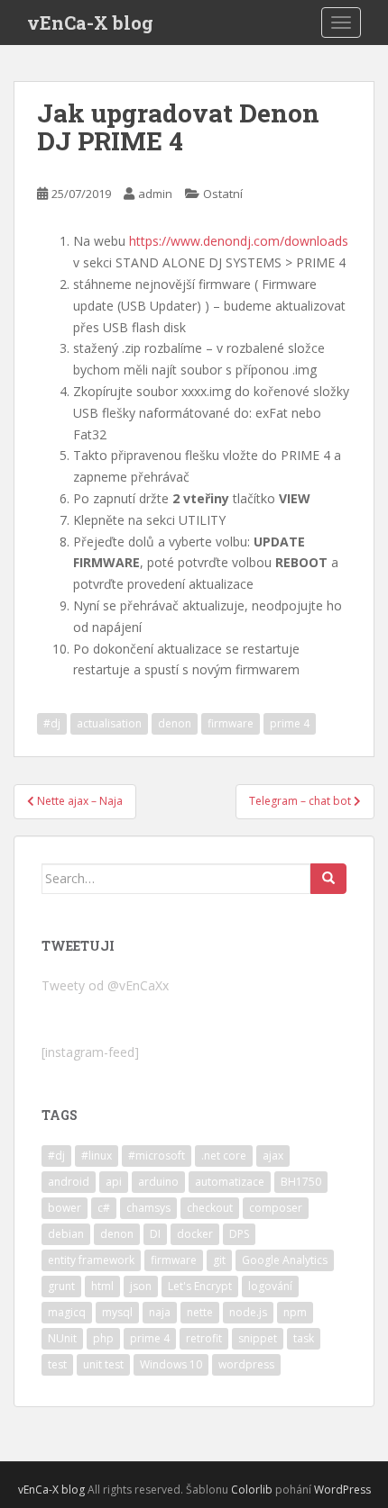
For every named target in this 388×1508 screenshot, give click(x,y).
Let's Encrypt (200, 1286)
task (303, 1338)
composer (275, 1207)
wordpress (246, 1364)
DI (155, 1234)
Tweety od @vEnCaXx (105, 985)
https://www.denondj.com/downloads (238, 240)
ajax (273, 1155)
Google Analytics (285, 1260)
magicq (67, 1312)
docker (195, 1234)
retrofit (204, 1338)
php (103, 1338)
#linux (96, 1155)
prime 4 (289, 723)
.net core (223, 1155)
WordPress (342, 1489)
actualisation (109, 723)
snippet (257, 1338)
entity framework (91, 1260)
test (57, 1364)
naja (160, 1312)
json (141, 1286)
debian (66, 1234)
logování (270, 1286)
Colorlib (252, 1489)
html (102, 1286)
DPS (239, 1234)
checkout (210, 1207)
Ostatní (223, 193)
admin (155, 193)
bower (64, 1207)
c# (103, 1207)
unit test (103, 1364)
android (68, 1181)
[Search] (328, 878)
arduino (158, 1181)
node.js (248, 1312)
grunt (61, 1286)
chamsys (148, 1207)
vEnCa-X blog (90, 22)
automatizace (229, 1181)
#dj (51, 723)
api (114, 1181)
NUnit (62, 1338)
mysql (117, 1312)
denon (174, 723)
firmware (231, 723)
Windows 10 (171, 1364)
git (219, 1260)
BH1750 (301, 1181)
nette (200, 1312)
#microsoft (156, 1155)
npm (295, 1312)
